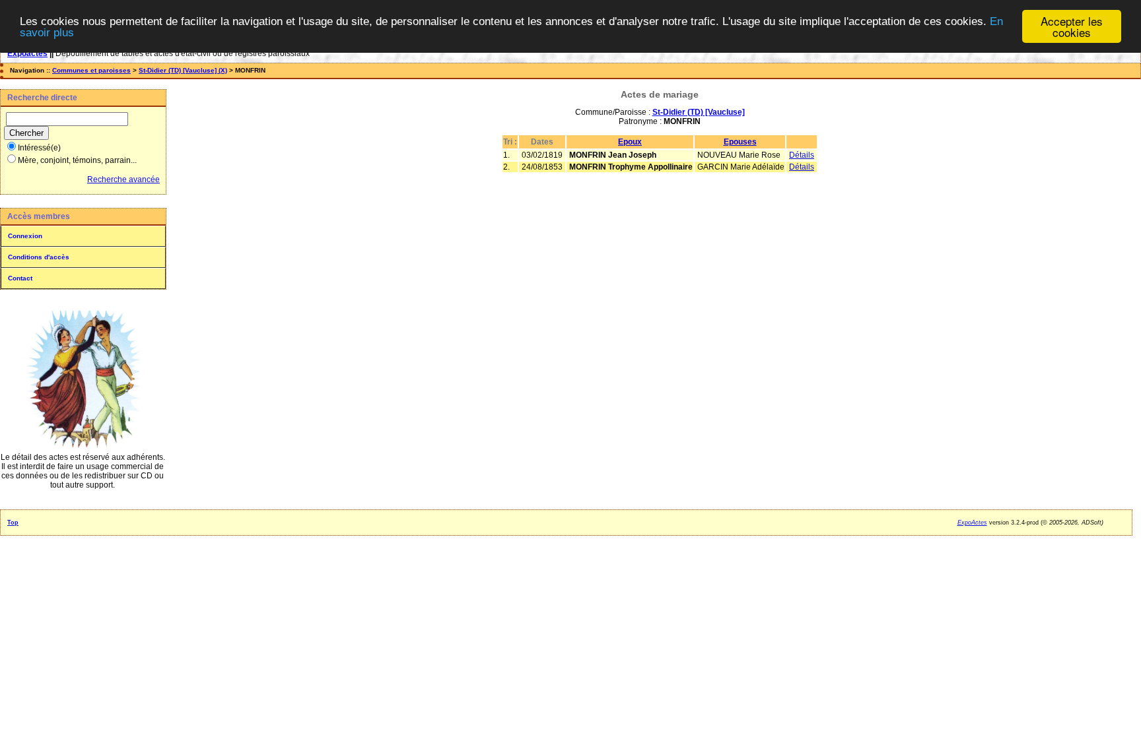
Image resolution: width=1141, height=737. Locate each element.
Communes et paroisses (91, 70)
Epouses (740, 141)
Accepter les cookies (1072, 26)
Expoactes (27, 53)
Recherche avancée (123, 179)
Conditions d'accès (38, 257)
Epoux (630, 141)
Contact (20, 278)
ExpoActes (972, 522)
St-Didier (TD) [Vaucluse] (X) (183, 70)
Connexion (25, 236)
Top (12, 522)
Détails (801, 155)
